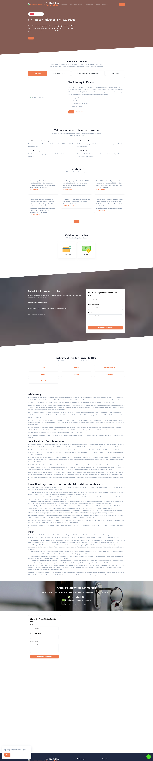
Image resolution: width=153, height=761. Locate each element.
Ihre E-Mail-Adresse (93, 304)
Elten (43, 367)
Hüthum (76, 367)
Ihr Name (90, 296)
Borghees (109, 374)
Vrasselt (76, 374)
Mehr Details (79, 112)
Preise (98, 4)
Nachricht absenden (105, 327)
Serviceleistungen (76, 4)
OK (7, 755)
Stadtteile (89, 4)
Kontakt (105, 4)
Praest (43, 374)
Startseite (64, 4)
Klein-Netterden (109, 367)
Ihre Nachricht (92, 312)
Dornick (43, 381)
